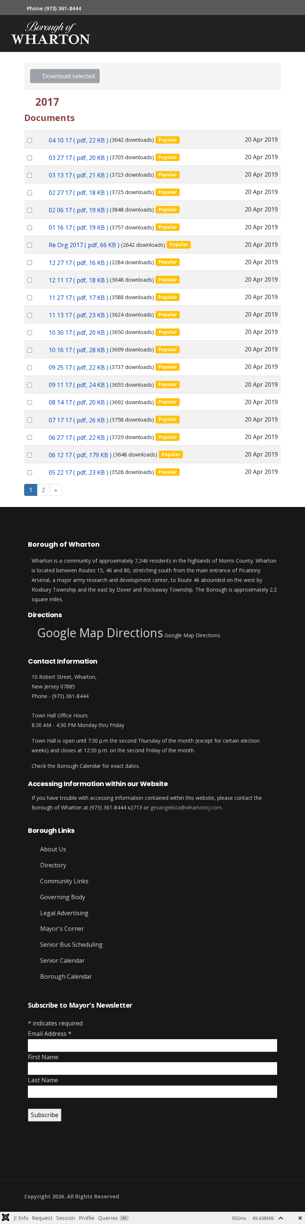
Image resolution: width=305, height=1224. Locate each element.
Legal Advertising (64, 913)
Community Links (64, 881)
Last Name (43, 1080)
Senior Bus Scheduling (71, 944)
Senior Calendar (62, 960)
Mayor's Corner (61, 928)
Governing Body (62, 897)
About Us (52, 849)
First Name (43, 1057)
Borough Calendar (65, 976)
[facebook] (26, 1157)
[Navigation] (153, 33)
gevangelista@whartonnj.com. (186, 807)
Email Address (49, 1034)
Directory (52, 865)
